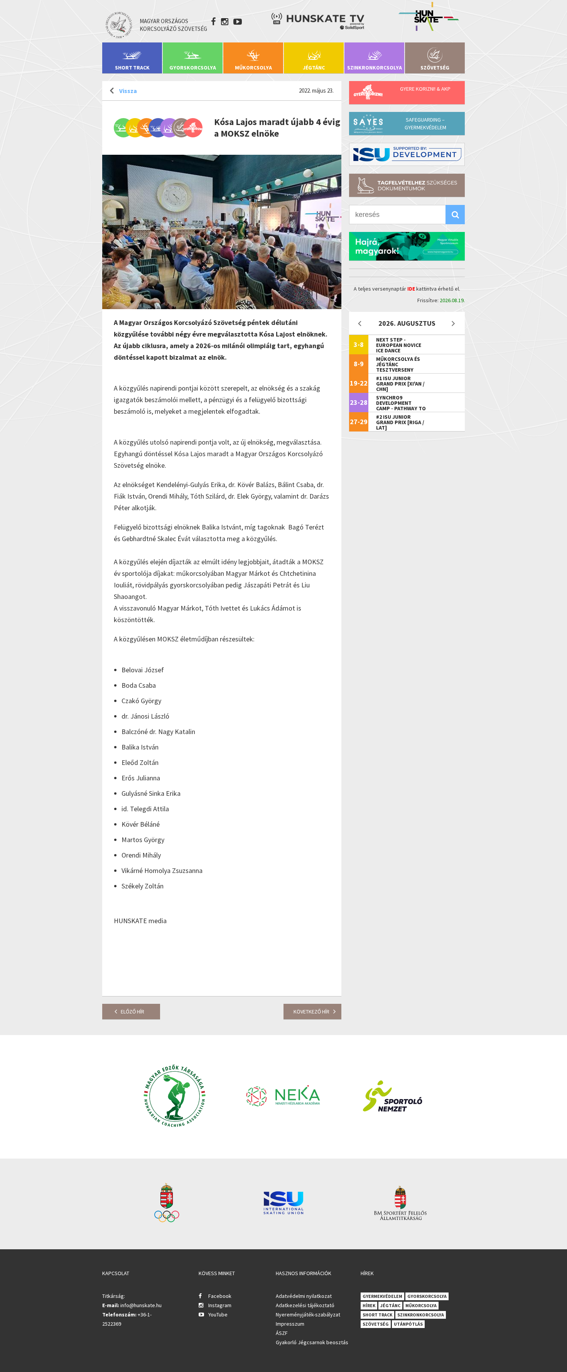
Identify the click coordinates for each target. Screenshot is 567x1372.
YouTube (218, 1314)
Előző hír (132, 1011)
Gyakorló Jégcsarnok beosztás (312, 1342)
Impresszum (290, 1323)
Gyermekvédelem (382, 1296)
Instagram (219, 1305)
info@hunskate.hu (141, 1305)
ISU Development (407, 154)
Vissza (128, 91)
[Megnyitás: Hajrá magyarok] (407, 246)
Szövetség (434, 67)
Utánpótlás (408, 1324)
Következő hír (311, 1011)
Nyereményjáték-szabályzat (308, 1314)
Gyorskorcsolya (192, 67)
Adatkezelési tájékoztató (305, 1305)
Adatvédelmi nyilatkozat (304, 1295)
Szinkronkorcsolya (374, 67)
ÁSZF (282, 1333)
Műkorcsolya (253, 67)
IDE (411, 288)
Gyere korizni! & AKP (425, 88)
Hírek (369, 1305)
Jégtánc (314, 67)
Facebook (219, 1295)
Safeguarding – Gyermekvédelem (425, 123)
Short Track (132, 67)
